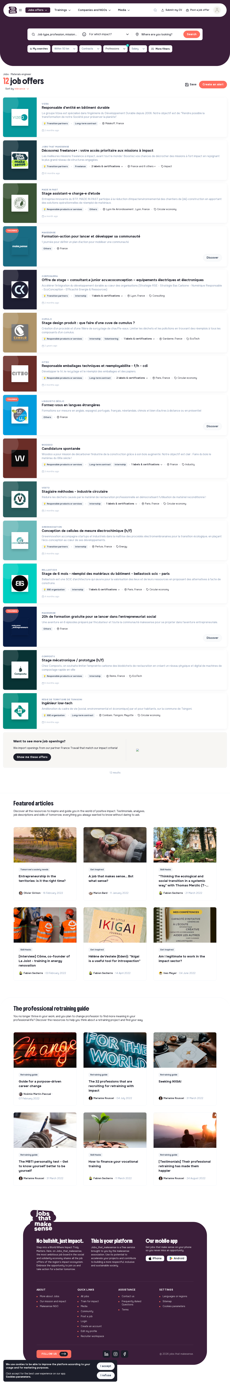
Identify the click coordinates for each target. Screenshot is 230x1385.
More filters (163, 48)
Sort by (15, 88)
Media (122, 10)
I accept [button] (105, 1366)
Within (61, 48)
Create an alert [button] (213, 84)
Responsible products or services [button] (62, 209)
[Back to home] (43, 1222)
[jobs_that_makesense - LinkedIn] (106, 1354)
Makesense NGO (49, 1306)
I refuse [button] (106, 1375)
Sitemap (167, 1301)
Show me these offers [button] (32, 757)
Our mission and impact (53, 1301)
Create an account (91, 1326)
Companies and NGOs (92, 10)
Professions (117, 47)
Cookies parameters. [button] (18, 1376)
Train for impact (90, 1301)
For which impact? (100, 34)
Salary (135, 48)
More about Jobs (49, 1296)
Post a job (87, 1316)
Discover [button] (212, 257)
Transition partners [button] (55, 123)
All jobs (85, 1296)
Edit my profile (89, 1331)
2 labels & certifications (106, 166)
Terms (125, 1309)
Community (87, 1311)
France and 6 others (142, 166)
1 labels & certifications (106, 295)
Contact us (128, 1296)
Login (84, 1321)
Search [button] (191, 34)
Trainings (60, 10)
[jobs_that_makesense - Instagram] (115, 1354)
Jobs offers (35, 10)
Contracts (87, 48)
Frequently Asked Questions (131, 1303)
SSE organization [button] (54, 589)
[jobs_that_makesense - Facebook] (124, 1354)
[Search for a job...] (155, 10)
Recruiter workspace (92, 1336)
